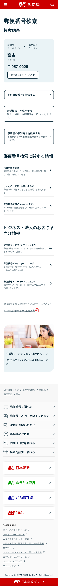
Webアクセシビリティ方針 (16, 538)
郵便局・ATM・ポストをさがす (29, 416)
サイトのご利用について (15, 529)
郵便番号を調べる (21, 407)
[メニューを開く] (5, 5)
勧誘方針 (7, 547)
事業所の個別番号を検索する (27, 136)
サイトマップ (9, 565)
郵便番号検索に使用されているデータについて (26, 303)
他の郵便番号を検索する (21, 94)
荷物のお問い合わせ (22, 425)
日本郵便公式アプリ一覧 (15, 556)
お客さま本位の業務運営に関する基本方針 (23, 543)
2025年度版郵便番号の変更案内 (19, 310)
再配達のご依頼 (20, 434)
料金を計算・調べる (22, 452)
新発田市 (8, 394)
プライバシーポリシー (14, 534)
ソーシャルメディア (12, 561)
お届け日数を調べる (22, 443)
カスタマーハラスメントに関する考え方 (22, 552)
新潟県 (42, 389)
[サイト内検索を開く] (52, 5)
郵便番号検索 (28, 389)
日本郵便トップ (11, 389)
